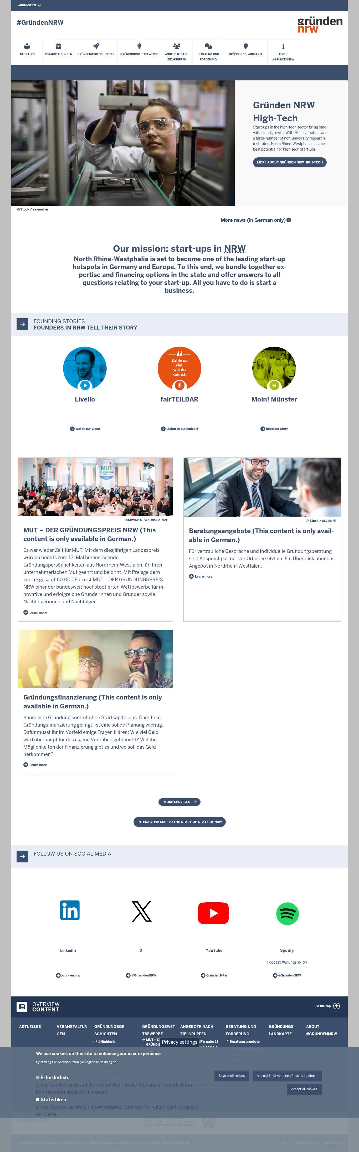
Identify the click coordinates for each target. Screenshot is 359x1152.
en (34, 5)
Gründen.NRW (216, 975)
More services (177, 802)
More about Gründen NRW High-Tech (290, 162)
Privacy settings (179, 1042)
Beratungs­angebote (245, 1042)
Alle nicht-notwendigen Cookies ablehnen (287, 1076)
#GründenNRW (289, 975)
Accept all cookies (304, 1089)
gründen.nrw (70, 975)
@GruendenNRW (143, 975)
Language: (24, 5)
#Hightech (106, 1042)
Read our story (276, 429)
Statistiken (53, 1100)
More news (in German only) (253, 220)
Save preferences (232, 1076)
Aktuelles (30, 1026)
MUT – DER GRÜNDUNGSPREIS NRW (161, 1044)
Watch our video (87, 429)
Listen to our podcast (182, 429)
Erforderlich (54, 1077)
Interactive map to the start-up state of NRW (179, 822)
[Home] (320, 24)
